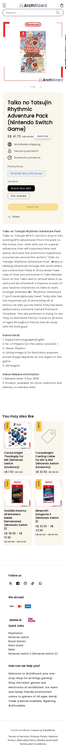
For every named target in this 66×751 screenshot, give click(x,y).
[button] (4, 5)
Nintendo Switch (18, 637)
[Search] (58, 12)
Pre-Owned (18, 196)
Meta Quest (16, 645)
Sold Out (33, 207)
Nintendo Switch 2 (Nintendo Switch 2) (33, 653)
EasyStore (49, 730)
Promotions (15, 166)
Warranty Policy (26, 740)
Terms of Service (18, 736)
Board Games (17, 641)
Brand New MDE (21, 188)
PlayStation (15, 633)
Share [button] (16, 216)
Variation (13, 181)
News (11, 649)
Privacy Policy (39, 736)
